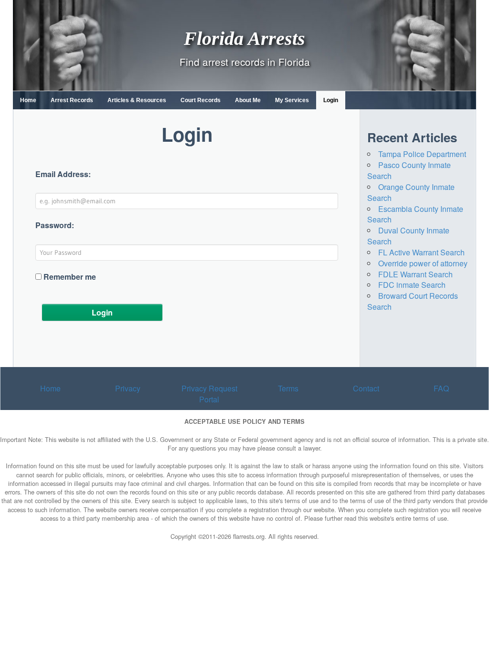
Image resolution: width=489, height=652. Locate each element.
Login (330, 100)
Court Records (201, 100)
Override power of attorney (423, 263)
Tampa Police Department (422, 153)
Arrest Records (72, 100)
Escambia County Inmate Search (415, 214)
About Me (248, 100)
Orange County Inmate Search (411, 192)
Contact (366, 388)
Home (28, 100)
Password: (54, 225)
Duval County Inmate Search (408, 236)
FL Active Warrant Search (421, 252)
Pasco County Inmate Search (409, 170)
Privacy (127, 388)
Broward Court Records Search (412, 301)
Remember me (69, 277)
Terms (288, 388)
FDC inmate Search (412, 284)
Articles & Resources (136, 100)
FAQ (441, 388)
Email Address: (63, 174)
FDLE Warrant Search (415, 274)
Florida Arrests (244, 38)
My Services (292, 100)
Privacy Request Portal (209, 394)
